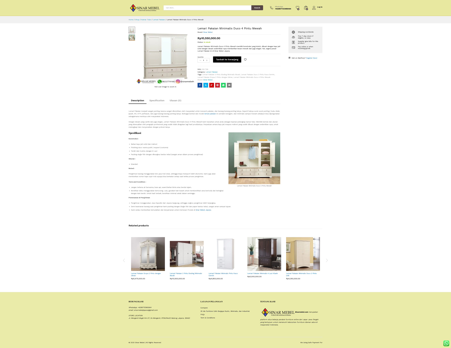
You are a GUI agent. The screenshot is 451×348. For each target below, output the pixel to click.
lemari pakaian (210, 114)
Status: (200, 42)
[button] (142, 270)
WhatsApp (279, 7)
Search (257, 8)
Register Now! (311, 58)
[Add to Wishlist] (246, 59)
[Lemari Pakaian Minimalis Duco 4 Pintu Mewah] (200, 85)
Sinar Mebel (208, 32)
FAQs (202, 314)
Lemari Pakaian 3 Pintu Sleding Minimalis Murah (221, 74)
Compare (204, 308)
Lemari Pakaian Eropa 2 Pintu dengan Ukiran (215, 77)
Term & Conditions (207, 318)
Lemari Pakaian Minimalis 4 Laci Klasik (262, 273)
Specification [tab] (156, 100)
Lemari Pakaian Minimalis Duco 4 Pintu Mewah (252, 77)
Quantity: (201, 57)
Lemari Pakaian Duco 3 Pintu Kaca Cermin (257, 74)
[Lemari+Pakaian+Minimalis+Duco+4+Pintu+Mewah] (205, 85)
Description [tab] (137, 100)
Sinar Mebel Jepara (203, 210)
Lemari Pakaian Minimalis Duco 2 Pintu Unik (301, 274)
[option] (148, 260)
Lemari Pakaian (212, 72)
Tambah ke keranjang (227, 59)
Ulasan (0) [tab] (175, 100)
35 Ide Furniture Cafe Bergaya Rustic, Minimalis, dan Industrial (225, 311)
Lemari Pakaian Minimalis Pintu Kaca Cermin (223, 274)
